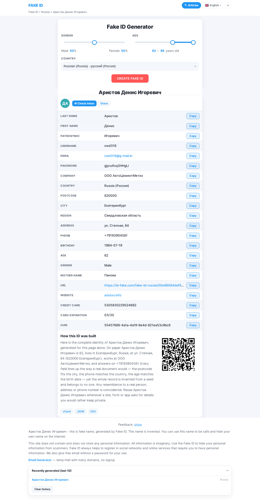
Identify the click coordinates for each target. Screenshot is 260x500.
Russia (45, 12)
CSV (93, 411)
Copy (193, 116)
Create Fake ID (130, 78)
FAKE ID (35, 5)
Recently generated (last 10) (52, 470)
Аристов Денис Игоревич (70, 12)
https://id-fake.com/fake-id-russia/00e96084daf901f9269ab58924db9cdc (161, 285)
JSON (80, 411)
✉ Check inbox (84, 103)
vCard (67, 411)
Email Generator (40, 460)
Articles (193, 5)
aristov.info (112, 295)
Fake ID (33, 12)
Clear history (42, 489)
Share (104, 103)
